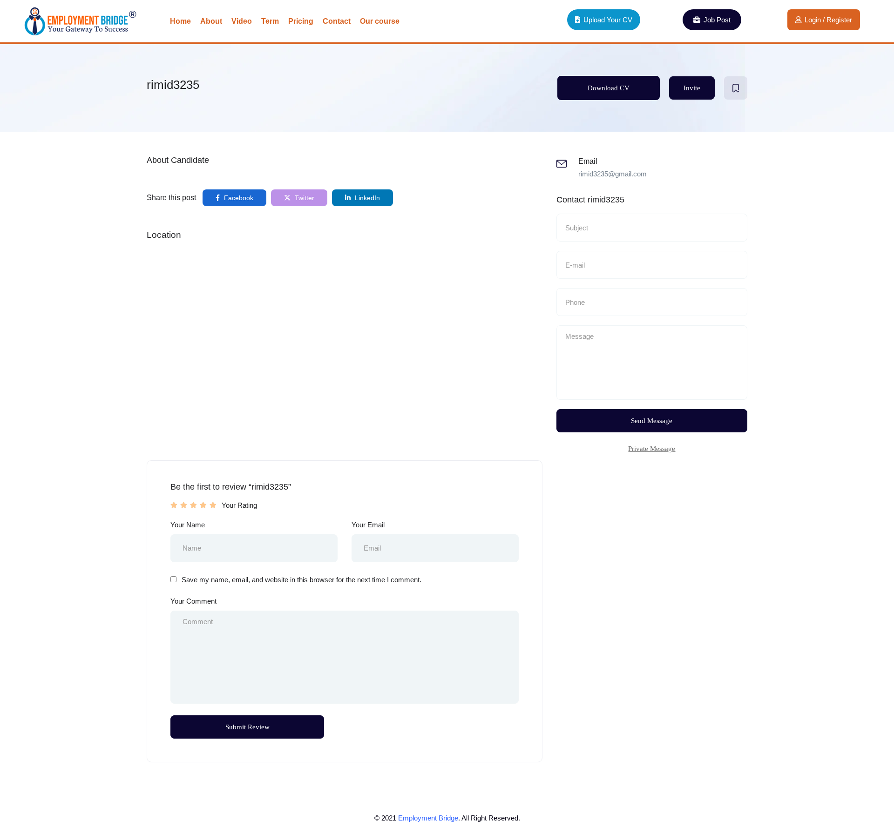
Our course (380, 21)
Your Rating (239, 505)
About (211, 21)
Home (180, 21)
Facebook (237, 198)
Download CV (609, 88)
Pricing (300, 21)
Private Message (651, 448)
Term (270, 21)
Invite (692, 88)
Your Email (368, 525)
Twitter (303, 198)
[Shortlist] (735, 88)
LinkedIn (366, 198)
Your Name (187, 525)
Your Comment (193, 601)
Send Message (651, 420)
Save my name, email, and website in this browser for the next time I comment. (301, 580)
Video (241, 21)
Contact (337, 21)
